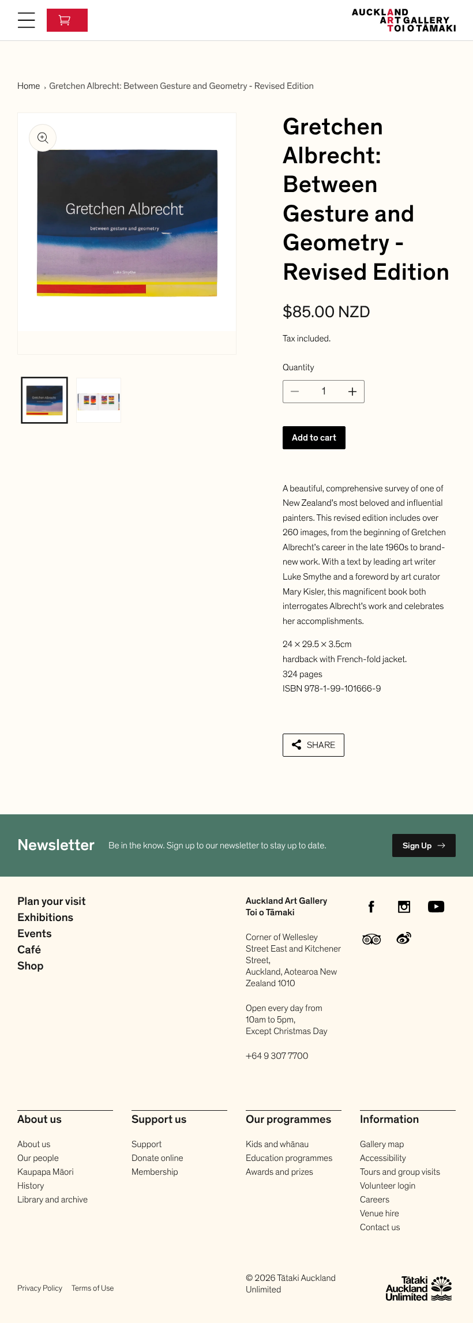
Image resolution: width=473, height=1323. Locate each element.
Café (29, 950)
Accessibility (383, 1158)
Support (147, 1144)
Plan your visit (51, 901)
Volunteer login (387, 1185)
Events (34, 934)
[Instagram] (403, 906)
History (30, 1185)
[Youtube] (436, 906)
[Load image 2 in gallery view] (98, 400)
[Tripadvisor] (371, 938)
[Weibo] (403, 938)
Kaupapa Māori (45, 1172)
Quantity (298, 367)
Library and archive (52, 1199)
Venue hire (379, 1213)
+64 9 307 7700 (277, 1056)
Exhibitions (45, 918)
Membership (155, 1172)
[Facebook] (371, 906)
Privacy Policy (39, 1288)
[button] (26, 20)
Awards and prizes (279, 1172)
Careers (374, 1199)
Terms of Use (93, 1288)
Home (28, 86)
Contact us (380, 1227)
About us (33, 1144)
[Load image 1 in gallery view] (44, 400)
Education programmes (289, 1158)
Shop (30, 966)
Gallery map (382, 1144)
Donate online (157, 1158)
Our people (38, 1158)
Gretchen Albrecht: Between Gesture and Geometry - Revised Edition (181, 86)
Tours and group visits (400, 1172)
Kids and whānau (277, 1144)
